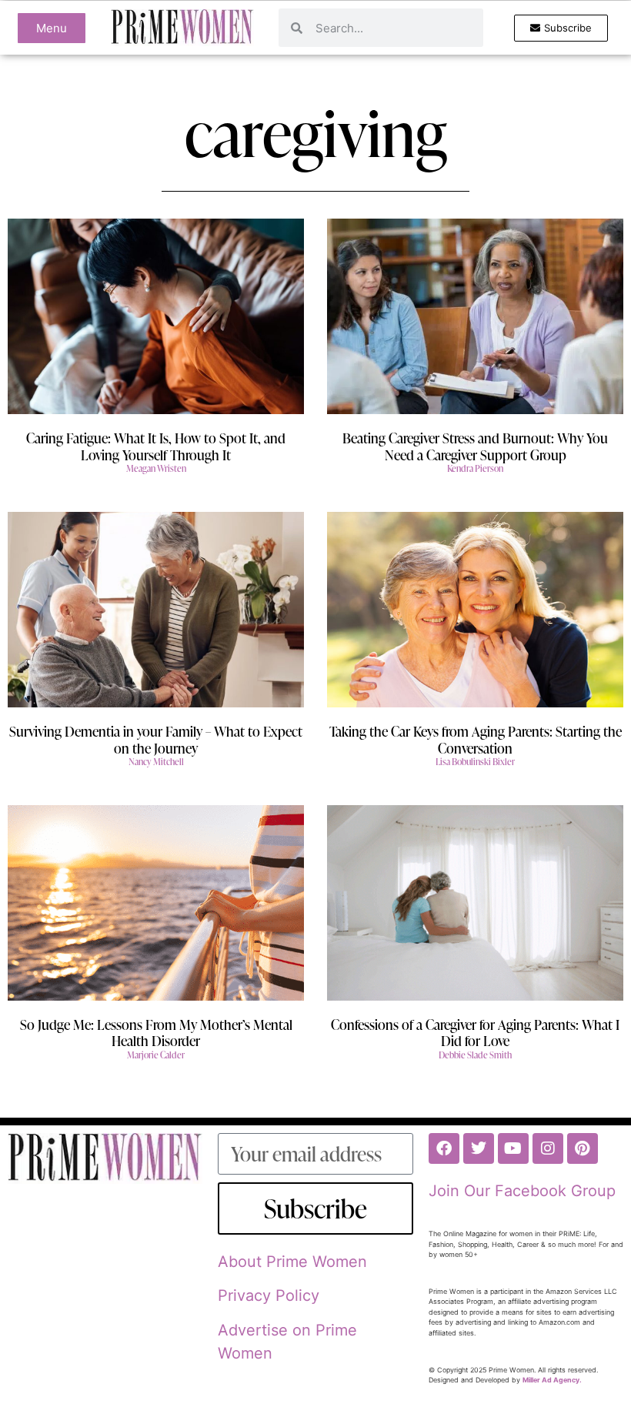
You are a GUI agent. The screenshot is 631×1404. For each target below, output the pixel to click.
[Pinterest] (582, 1148)
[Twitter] (478, 1148)
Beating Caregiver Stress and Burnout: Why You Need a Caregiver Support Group (475, 446)
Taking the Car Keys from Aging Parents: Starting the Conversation (475, 739)
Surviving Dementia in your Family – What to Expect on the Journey (155, 739)
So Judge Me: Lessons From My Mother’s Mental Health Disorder (156, 1033)
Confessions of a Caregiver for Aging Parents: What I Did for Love (475, 1033)
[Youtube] (513, 1148)
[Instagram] (548, 1148)
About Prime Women (292, 1261)
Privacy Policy (268, 1295)
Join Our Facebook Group (522, 1191)
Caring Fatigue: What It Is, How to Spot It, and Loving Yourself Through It (155, 446)
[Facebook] (444, 1148)
